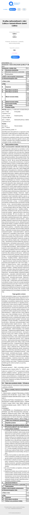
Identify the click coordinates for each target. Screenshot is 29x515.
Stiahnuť (15, 57)
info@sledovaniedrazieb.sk (16, 508)
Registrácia (12, 9)
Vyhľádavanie (23, 10)
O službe (5, 9)
